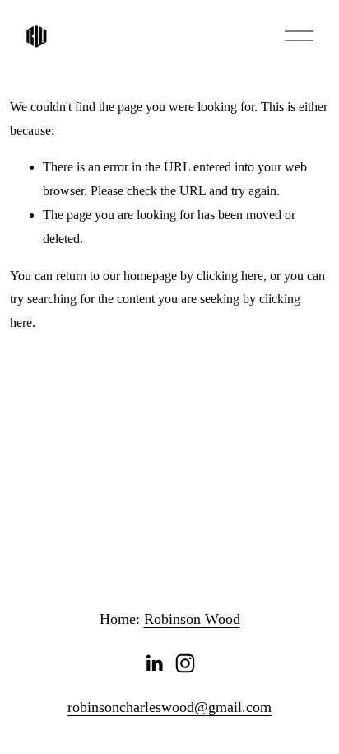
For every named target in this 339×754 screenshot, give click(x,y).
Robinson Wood (192, 619)
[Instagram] (185, 663)
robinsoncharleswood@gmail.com (169, 707)
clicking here (230, 276)
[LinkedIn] (154, 663)
